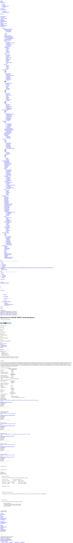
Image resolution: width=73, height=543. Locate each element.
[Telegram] (10, 323)
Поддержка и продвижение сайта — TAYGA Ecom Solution (6, 540)
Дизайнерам (4, 11)
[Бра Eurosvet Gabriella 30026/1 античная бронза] (8, 314)
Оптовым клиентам (5, 12)
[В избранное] (0, 407)
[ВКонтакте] (1, 323)
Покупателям (2, 523)
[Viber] (6, 323)
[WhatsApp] (8, 323)
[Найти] (3, 262)
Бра (1, 515)
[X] (5, 323)
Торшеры (2, 516)
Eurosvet (1, 403)
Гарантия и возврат (5, 6)
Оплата (3, 4)
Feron (1, 416)
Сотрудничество (3, 519)
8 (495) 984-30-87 (3, 16)
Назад (6, 302)
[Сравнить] (0, 408)
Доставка (4, 5)
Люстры (1, 513)
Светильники (2, 514)
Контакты (2, 527)
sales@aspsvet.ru (3, 530)
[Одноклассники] (2, 323)
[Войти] (0, 285)
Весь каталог (2, 518)
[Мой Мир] (3, 323)
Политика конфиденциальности (5, 539)
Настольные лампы (3, 517)
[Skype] (9, 323)
